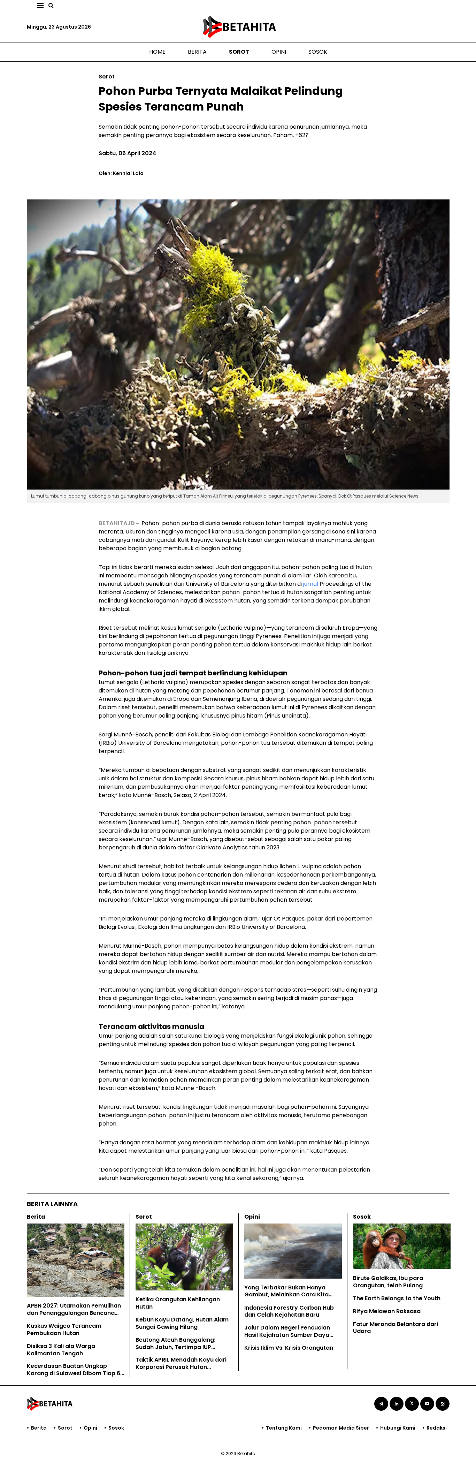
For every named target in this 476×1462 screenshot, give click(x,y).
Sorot (239, 52)
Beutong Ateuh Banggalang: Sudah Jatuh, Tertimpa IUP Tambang (175, 1347)
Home (157, 52)
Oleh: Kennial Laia (121, 173)
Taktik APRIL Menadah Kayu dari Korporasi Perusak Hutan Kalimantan (181, 1367)
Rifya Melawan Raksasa (387, 1311)
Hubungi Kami (397, 1428)
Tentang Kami (284, 1428)
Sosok (317, 52)
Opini (278, 52)
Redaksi (437, 1428)
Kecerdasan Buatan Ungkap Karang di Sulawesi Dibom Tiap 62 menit (75, 1373)
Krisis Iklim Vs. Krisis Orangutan (288, 1348)
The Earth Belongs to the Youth (396, 1298)
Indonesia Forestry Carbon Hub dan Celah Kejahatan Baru (289, 1311)
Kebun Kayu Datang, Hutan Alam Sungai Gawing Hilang (182, 1323)
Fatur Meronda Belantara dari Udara (395, 1327)
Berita (197, 52)
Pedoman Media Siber (341, 1428)
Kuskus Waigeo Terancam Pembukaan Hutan (64, 1329)
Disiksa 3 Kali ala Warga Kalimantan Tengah (61, 1349)
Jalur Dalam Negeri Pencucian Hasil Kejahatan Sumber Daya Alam (287, 1335)
